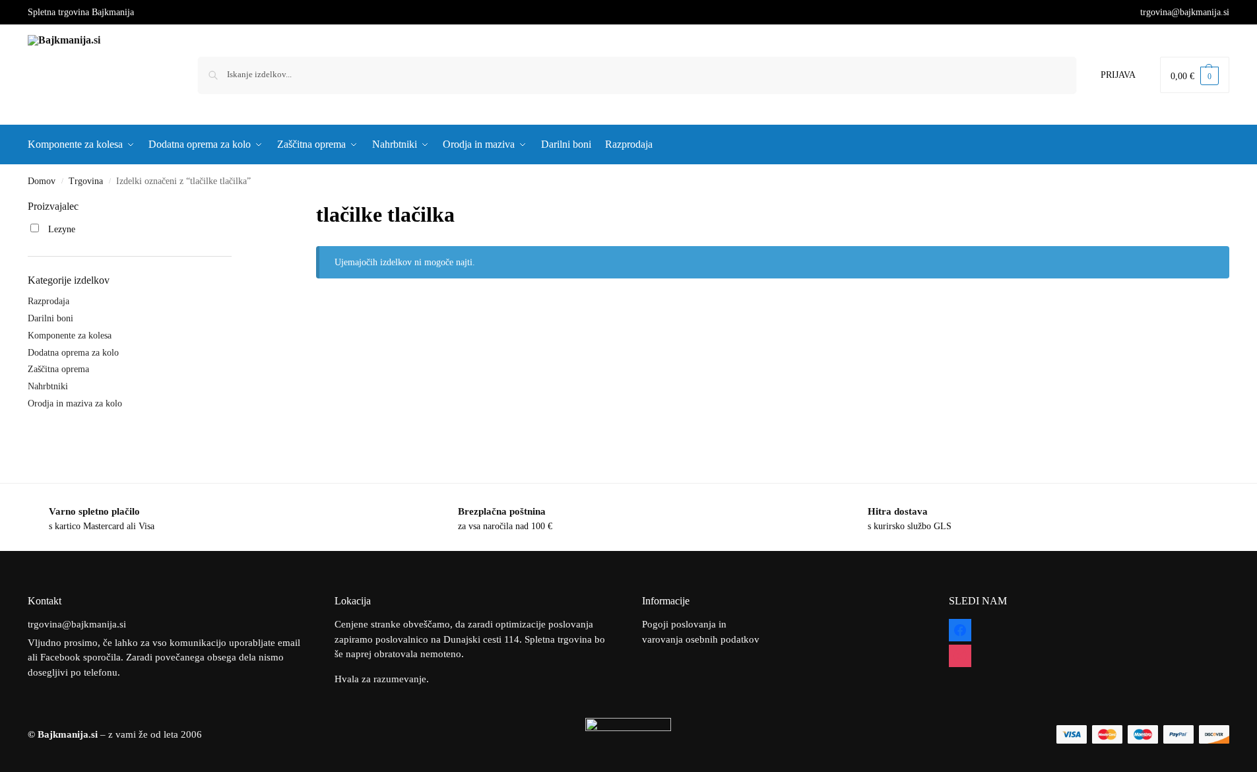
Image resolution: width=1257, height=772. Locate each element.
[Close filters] (236, 207)
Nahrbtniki (48, 386)
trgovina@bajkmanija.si (1184, 12)
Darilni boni (50, 318)
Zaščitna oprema (58, 369)
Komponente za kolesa (70, 335)
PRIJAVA (1118, 75)
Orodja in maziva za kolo (75, 403)
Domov (41, 181)
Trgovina (86, 181)
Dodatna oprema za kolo (73, 353)
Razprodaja (48, 301)
